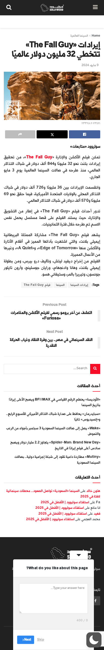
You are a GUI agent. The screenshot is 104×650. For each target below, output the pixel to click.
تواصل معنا (12, 21)
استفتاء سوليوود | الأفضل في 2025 (65, 502)
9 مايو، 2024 (90, 65)
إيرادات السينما (79, 285)
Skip (40, 639)
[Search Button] (8, 7)
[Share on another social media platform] (20, 134)
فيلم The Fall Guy (37, 285)
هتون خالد (93, 491)
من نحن (95, 21)
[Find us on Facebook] (95, 600)
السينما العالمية (79, 35)
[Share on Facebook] (84, 134)
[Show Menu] (95, 7)
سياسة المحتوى (70, 21)
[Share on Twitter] (52, 134)
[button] (93, 639)
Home (96, 35)
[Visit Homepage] (52, 8)
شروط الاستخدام (40, 21)
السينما (60, 285)
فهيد (97, 513)
